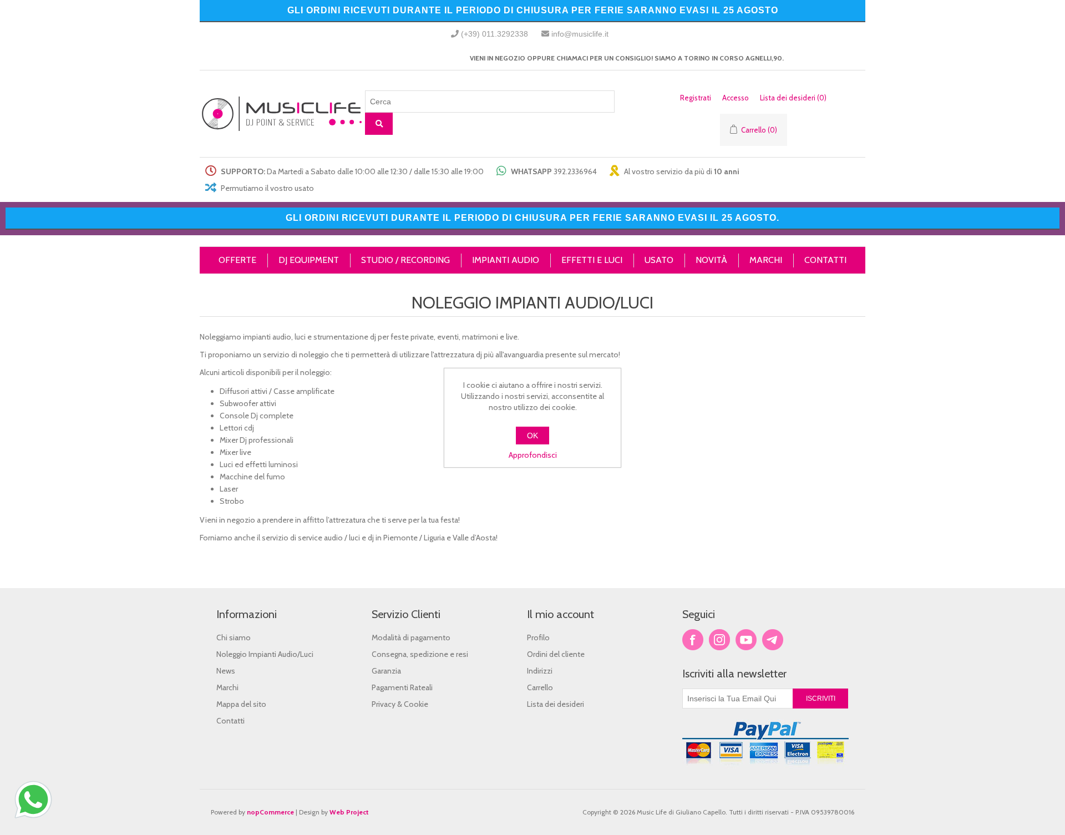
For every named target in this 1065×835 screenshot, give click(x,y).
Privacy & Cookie (400, 704)
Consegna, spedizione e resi (420, 654)
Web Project (349, 812)
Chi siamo (233, 637)
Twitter (719, 639)
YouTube (746, 639)
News (225, 671)
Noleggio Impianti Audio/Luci (264, 654)
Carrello (540, 687)
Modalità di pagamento (411, 637)
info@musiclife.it (579, 33)
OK (532, 435)
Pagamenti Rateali (402, 687)
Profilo (538, 637)
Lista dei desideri (555, 704)
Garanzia (386, 671)
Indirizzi (539, 671)
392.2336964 (575, 171)
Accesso (735, 97)
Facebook (692, 639)
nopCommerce (270, 812)
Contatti (230, 721)
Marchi (227, 687)
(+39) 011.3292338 (494, 33)
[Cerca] (379, 124)
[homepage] (282, 114)
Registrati (695, 97)
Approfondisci (533, 455)
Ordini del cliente (556, 654)
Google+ (772, 639)
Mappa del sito (241, 704)
